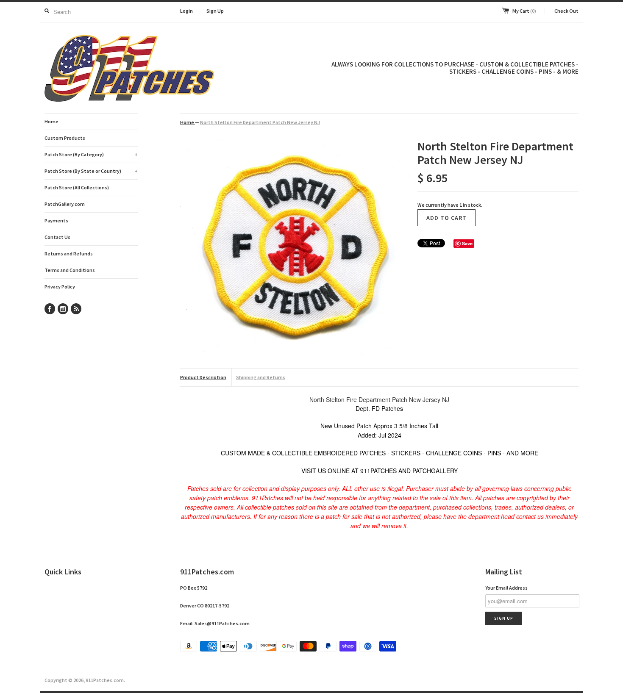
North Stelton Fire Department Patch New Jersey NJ (260, 122)
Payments (56, 220)
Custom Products (64, 138)
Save (467, 243)
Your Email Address (506, 588)
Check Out (566, 11)
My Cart (524, 11)
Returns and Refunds (68, 253)
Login (186, 11)
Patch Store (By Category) (91, 154)
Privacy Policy (59, 286)
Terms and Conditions (69, 270)
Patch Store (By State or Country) (91, 171)
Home (51, 121)
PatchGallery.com (64, 204)
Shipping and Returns (260, 377)
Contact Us (57, 237)
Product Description (203, 377)
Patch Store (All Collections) (76, 187)
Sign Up (215, 11)
